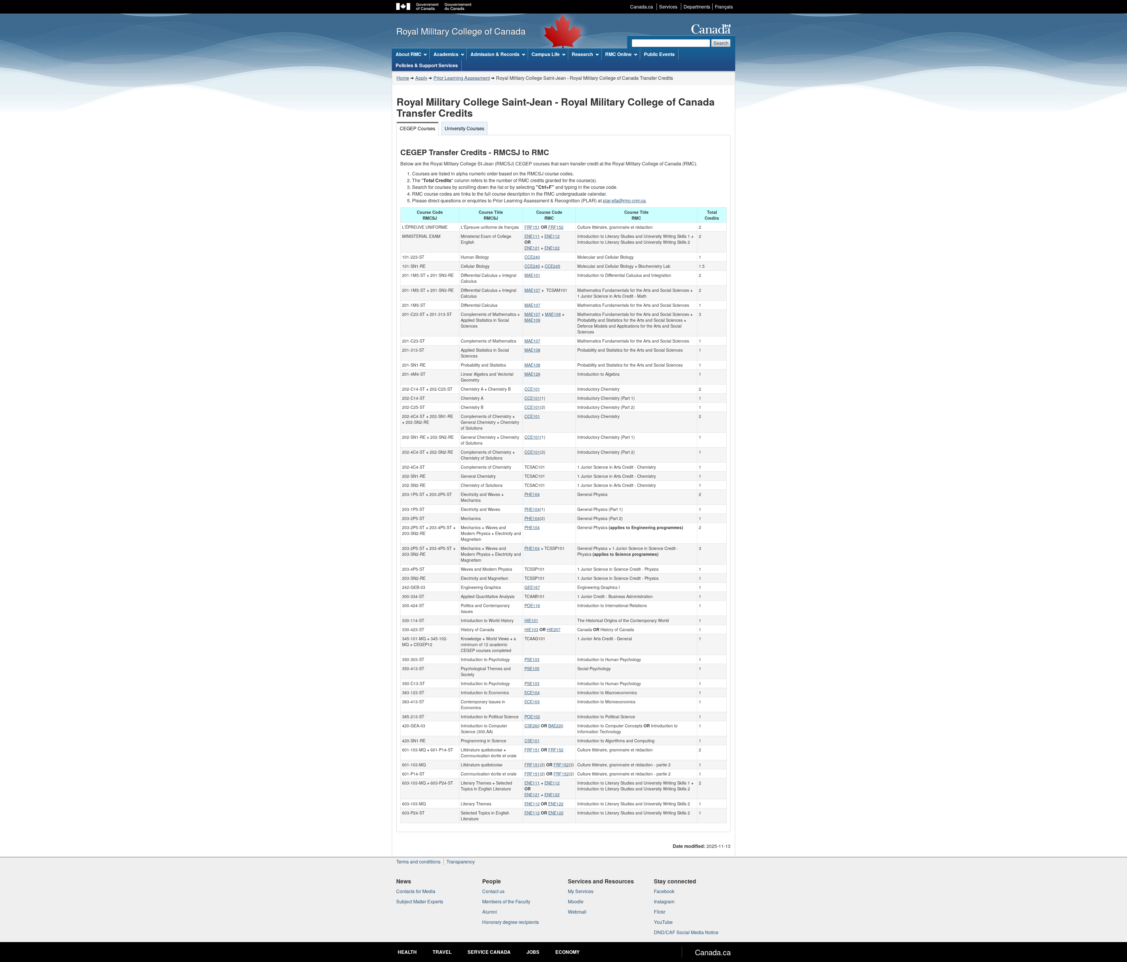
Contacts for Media (415, 891)
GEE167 (532, 587)
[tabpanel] (563, 483)
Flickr (659, 911)
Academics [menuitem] (445, 54)
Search (720, 43)
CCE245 (552, 266)
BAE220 (555, 726)
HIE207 (554, 629)
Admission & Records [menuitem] (494, 54)
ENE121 (532, 248)
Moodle (575, 901)
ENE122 (552, 248)
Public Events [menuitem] (659, 54)
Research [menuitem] (582, 54)
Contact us (493, 891)
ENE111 (532, 236)
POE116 (532, 605)
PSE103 (531, 659)
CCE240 (532, 257)
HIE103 (531, 629)
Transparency (460, 861)
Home (403, 77)
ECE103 (532, 701)
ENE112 (552, 236)
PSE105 (531, 668)
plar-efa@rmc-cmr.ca (624, 200)
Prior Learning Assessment (461, 77)
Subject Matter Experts (419, 901)
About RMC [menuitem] (408, 54)
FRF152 (556, 227)
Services (668, 6)
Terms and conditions (418, 861)
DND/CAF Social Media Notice (686, 932)
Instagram (664, 901)
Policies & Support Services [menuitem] (427, 65)
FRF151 (532, 227)
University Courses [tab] (464, 128)
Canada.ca (641, 6)
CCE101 (532, 389)
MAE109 (532, 320)
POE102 (532, 716)
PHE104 (532, 494)
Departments (697, 6)
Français (724, 6)
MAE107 (532, 290)
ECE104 (532, 692)
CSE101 (532, 740)
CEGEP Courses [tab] (417, 128)
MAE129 (532, 374)
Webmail (577, 911)
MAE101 (532, 275)
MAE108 (553, 314)
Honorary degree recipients (510, 922)
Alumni (489, 911)
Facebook (664, 891)
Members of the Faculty (506, 901)
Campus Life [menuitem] (546, 54)
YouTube (663, 922)
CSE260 (532, 726)
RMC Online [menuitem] (618, 54)
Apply (421, 77)
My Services (580, 891)
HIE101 (531, 620)
